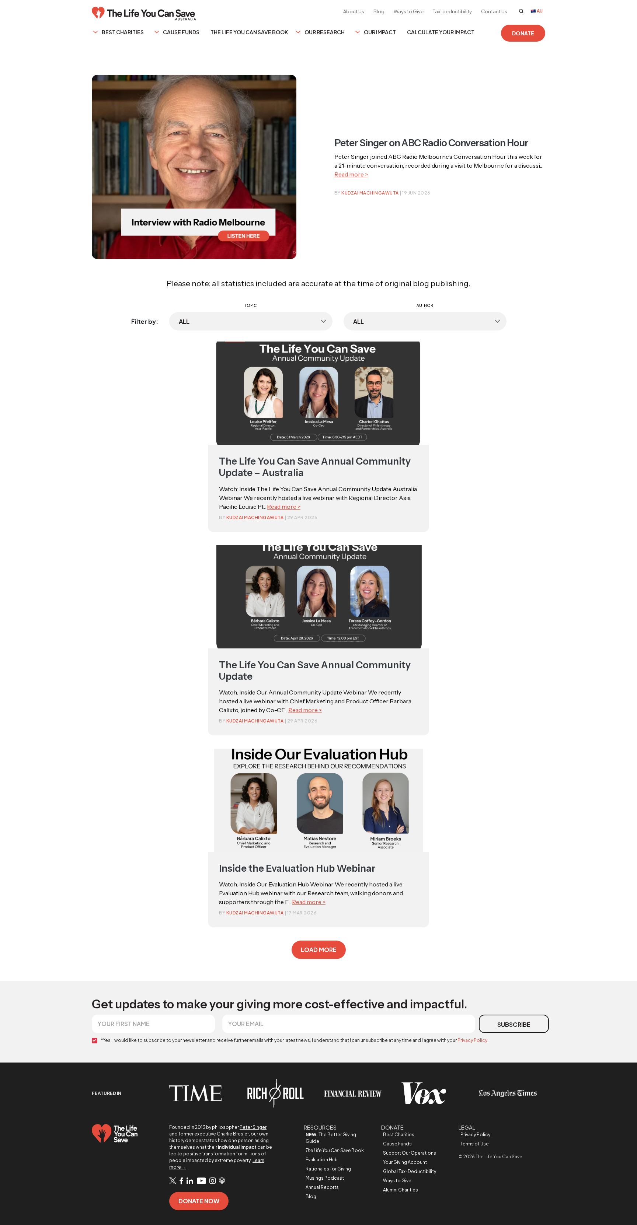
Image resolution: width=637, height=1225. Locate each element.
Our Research (324, 32)
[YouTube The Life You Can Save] (201, 1181)
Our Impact (380, 32)
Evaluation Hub (322, 1159)
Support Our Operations (409, 1153)
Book (335, 1150)
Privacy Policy (472, 1040)
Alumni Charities (400, 1190)
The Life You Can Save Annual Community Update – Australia (315, 467)
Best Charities (123, 32)
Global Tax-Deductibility (409, 1171)
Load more (319, 949)
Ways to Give (409, 11)
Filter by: (144, 321)
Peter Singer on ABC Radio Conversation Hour (431, 143)
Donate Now (198, 1201)
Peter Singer (253, 1127)
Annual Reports (322, 1187)
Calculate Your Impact (440, 32)
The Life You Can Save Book (249, 32)
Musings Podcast (325, 1178)
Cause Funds (181, 32)
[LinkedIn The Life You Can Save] (190, 1181)
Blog (378, 11)
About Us (353, 11)
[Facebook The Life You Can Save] (181, 1181)
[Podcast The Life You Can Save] (222, 1181)
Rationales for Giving (328, 1169)
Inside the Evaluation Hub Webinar (297, 868)
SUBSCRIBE (513, 1024)
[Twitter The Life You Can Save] (172, 1181)
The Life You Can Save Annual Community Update (315, 670)
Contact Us (494, 11)
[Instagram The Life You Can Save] (212, 1181)
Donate (523, 33)
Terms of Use (474, 1144)
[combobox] (251, 321)
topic (251, 305)
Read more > (351, 174)
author (425, 305)
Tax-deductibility (452, 11)
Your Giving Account (405, 1162)
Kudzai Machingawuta (370, 193)
